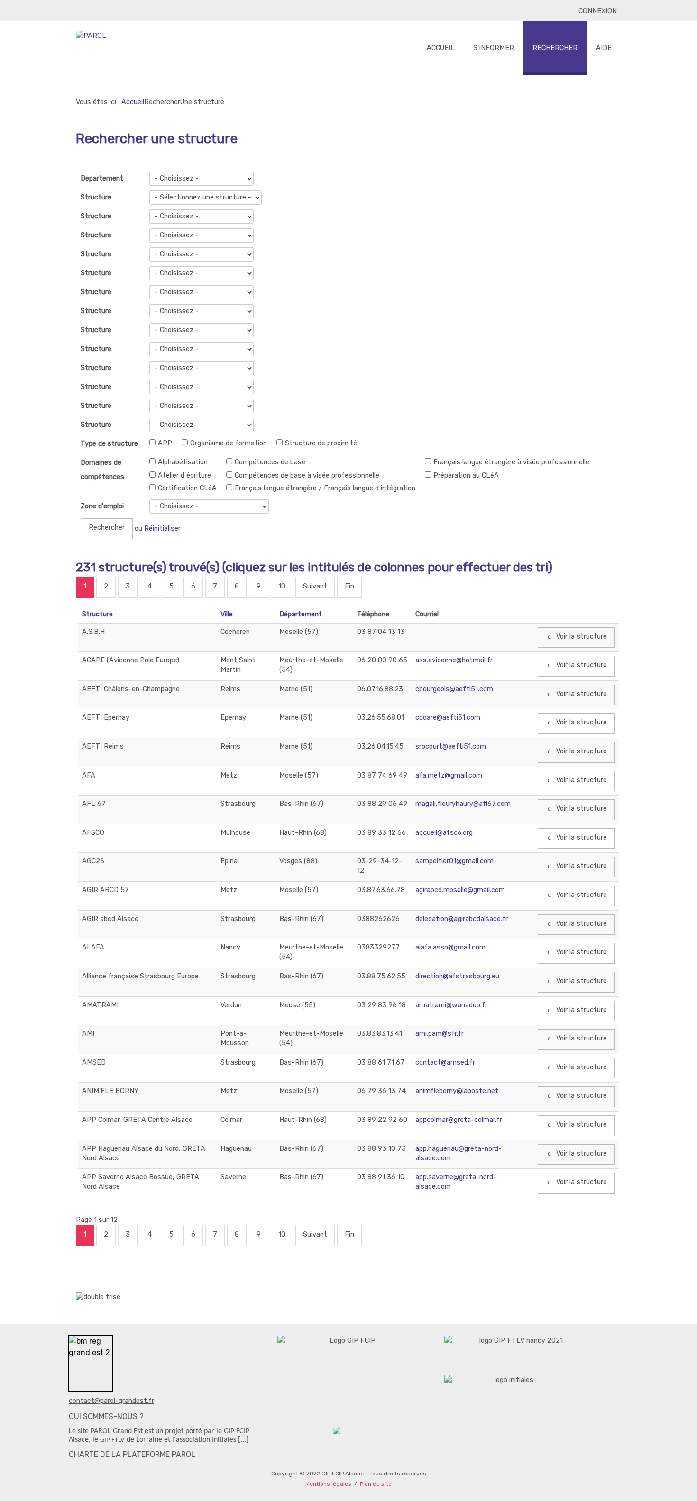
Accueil (132, 102)
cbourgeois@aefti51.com (454, 689)
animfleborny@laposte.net (456, 1091)
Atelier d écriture (184, 475)
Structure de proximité (321, 443)
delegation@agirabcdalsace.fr (461, 919)
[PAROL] (91, 36)
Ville (226, 614)
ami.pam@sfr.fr (439, 1034)
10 (281, 586)
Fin (349, 586)
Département (300, 614)
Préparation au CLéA (466, 475)
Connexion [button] (597, 11)
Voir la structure (580, 637)
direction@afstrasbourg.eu (457, 976)
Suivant (315, 586)
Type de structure (109, 444)
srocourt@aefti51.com (450, 746)
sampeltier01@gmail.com (454, 861)
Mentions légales (328, 1484)
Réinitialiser (162, 528)
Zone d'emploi (102, 506)
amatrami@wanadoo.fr (451, 1005)
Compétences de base (270, 462)
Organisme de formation (228, 443)
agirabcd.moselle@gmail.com (460, 890)
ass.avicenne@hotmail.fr (454, 660)
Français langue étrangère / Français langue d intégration (325, 488)
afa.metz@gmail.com (448, 775)
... (243, 1440)
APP (165, 443)
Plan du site (376, 1484)
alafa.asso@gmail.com (450, 947)
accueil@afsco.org (444, 833)
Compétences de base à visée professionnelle (307, 475)
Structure (96, 197)
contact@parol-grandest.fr (111, 1401)
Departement (102, 178)
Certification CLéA (187, 488)
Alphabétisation (183, 462)
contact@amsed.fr (445, 1062)
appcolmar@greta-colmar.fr (458, 1120)
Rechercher (107, 528)
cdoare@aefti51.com (447, 718)
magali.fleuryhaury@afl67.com (463, 804)
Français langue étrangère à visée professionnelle (511, 462)
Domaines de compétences (102, 470)
